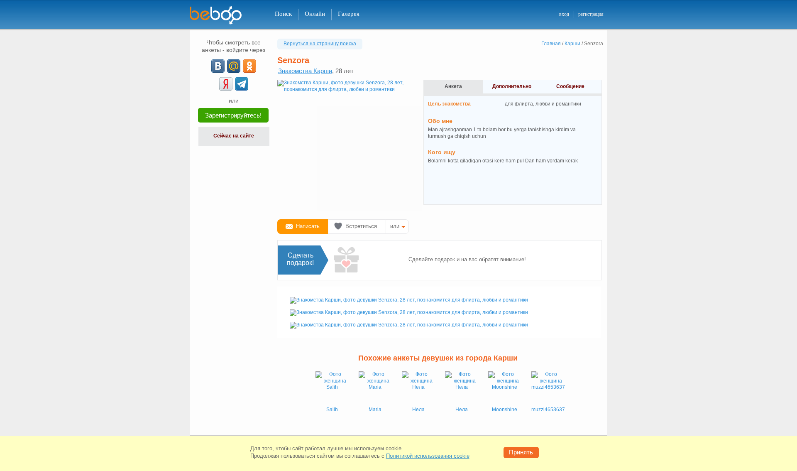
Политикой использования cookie (427, 456)
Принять (521, 452)
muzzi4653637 (548, 409)
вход (564, 14)
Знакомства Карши (305, 70)
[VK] (218, 66)
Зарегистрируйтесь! (233, 115)
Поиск (283, 13)
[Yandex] (225, 84)
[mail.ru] (233, 66)
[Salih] (332, 388)
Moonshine (504, 409)
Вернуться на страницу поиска (320, 44)
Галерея (348, 13)
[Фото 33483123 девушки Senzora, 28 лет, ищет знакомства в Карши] (409, 312)
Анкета (453, 86)
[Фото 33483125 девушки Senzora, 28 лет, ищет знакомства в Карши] (409, 325)
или (394, 226)
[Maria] (375, 388)
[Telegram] (241, 84)
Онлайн (315, 13)
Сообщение (570, 86)
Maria (375, 409)
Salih (332, 409)
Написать (308, 226)
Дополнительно (511, 86)
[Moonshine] (504, 388)
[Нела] (418, 388)
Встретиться (361, 226)
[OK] (249, 66)
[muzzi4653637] (548, 388)
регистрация (591, 14)
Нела (418, 409)
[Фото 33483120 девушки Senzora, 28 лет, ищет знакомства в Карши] (343, 146)
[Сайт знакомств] (221, 15)
